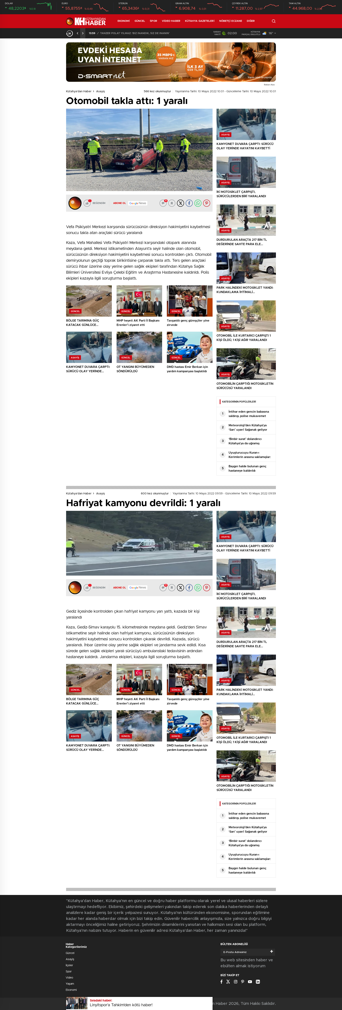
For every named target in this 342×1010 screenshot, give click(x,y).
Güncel (140, 21)
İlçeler (69, 965)
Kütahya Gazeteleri (200, 21)
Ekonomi (124, 21)
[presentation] (77, 33)
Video (69, 977)
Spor (153, 21)
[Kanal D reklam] (171, 62)
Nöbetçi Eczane (230, 21)
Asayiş (100, 91)
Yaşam (70, 983)
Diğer (251, 21)
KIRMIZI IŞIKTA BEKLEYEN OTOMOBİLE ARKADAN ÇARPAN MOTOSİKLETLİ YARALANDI (149, 33)
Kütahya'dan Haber (78, 91)
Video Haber (171, 21)
